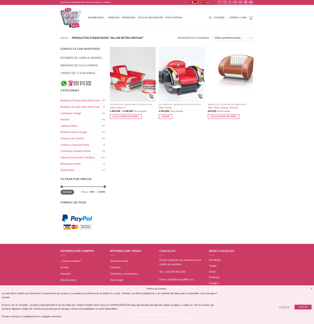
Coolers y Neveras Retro (75, 144)
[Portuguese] (204, 2)
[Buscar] (210, 18)
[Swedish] (210, 2)
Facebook (215, 260)
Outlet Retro (67, 170)
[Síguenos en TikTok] (230, 2)
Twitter (213, 266)
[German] (195, 2)
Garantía (65, 273)
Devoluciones (69, 280)
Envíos (65, 267)
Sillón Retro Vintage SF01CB (223, 107)
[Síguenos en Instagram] (224, 2)
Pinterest (214, 277)
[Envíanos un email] (240, 2)
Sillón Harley (165, 107)
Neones (65, 119)
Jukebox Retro (69, 125)
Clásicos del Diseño (72, 138)
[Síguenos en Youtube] (251, 2)
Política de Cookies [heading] (156, 288)
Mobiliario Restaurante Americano (80, 100)
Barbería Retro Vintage (74, 132)
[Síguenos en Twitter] (235, 2)
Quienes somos (119, 261)
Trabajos (114, 17)
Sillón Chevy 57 (118, 107)
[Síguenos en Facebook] (219, 2)
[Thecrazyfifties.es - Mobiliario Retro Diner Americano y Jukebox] (71, 18)
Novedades (129, 17)
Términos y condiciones (124, 273)
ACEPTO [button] (303, 307)
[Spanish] (207, 2)
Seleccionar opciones (126, 116)
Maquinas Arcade (71, 163)
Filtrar (67, 192)
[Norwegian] (201, 2)
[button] (219, 17)
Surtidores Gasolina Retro (76, 151)
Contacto (115, 267)
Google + (214, 283)
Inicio (64, 38)
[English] (189, 2)
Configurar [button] (284, 307)
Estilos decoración (150, 17)
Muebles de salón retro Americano (80, 106)
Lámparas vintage (71, 113)
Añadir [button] (165, 116)
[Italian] (198, 2)
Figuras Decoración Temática (78, 157)
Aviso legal (116, 280)
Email (212, 271)
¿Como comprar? (71, 261)
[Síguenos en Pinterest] (245, 2)
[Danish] (186, 2)
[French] (192, 2)
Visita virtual (174, 17)
